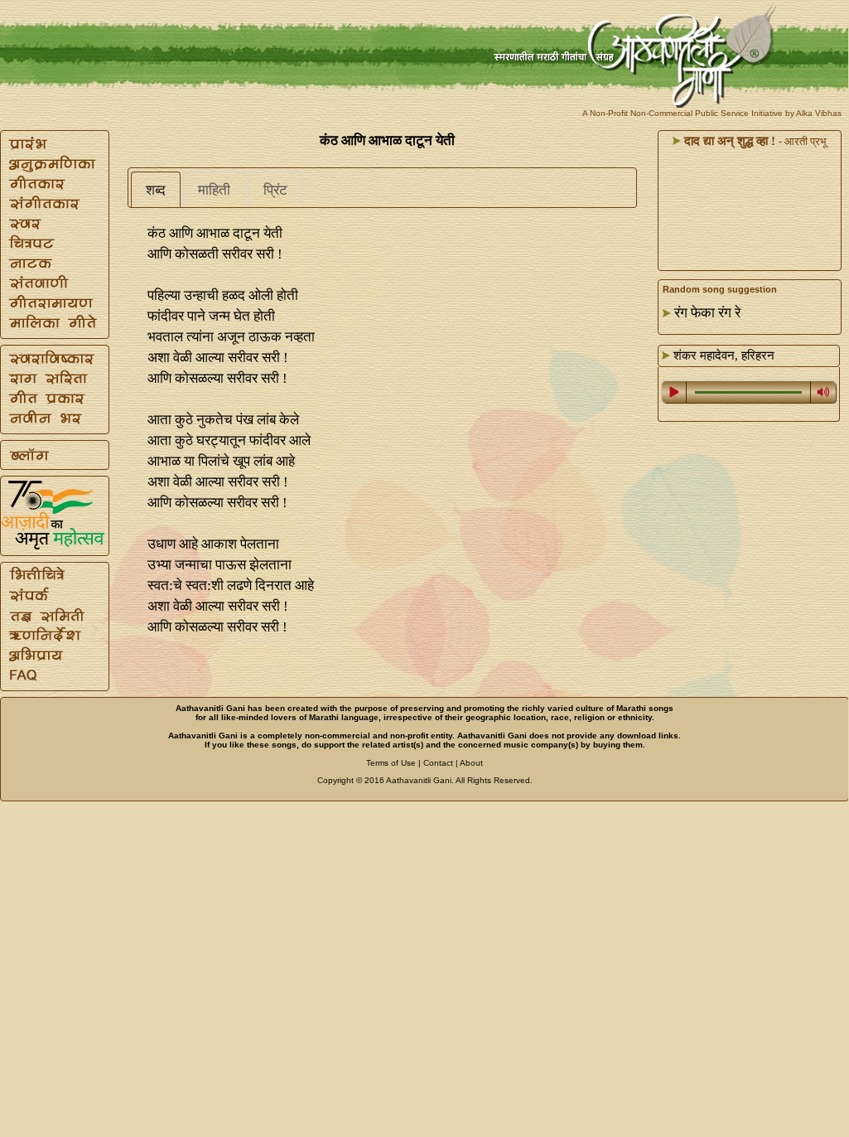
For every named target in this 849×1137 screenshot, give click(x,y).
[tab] (156, 190)
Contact (438, 762)
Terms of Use (391, 762)
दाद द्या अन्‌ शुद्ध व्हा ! (728, 141)
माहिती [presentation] (214, 190)
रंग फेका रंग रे (707, 313)
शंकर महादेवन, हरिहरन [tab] (722, 355)
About (471, 762)
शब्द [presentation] (156, 190)
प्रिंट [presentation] (275, 190)
